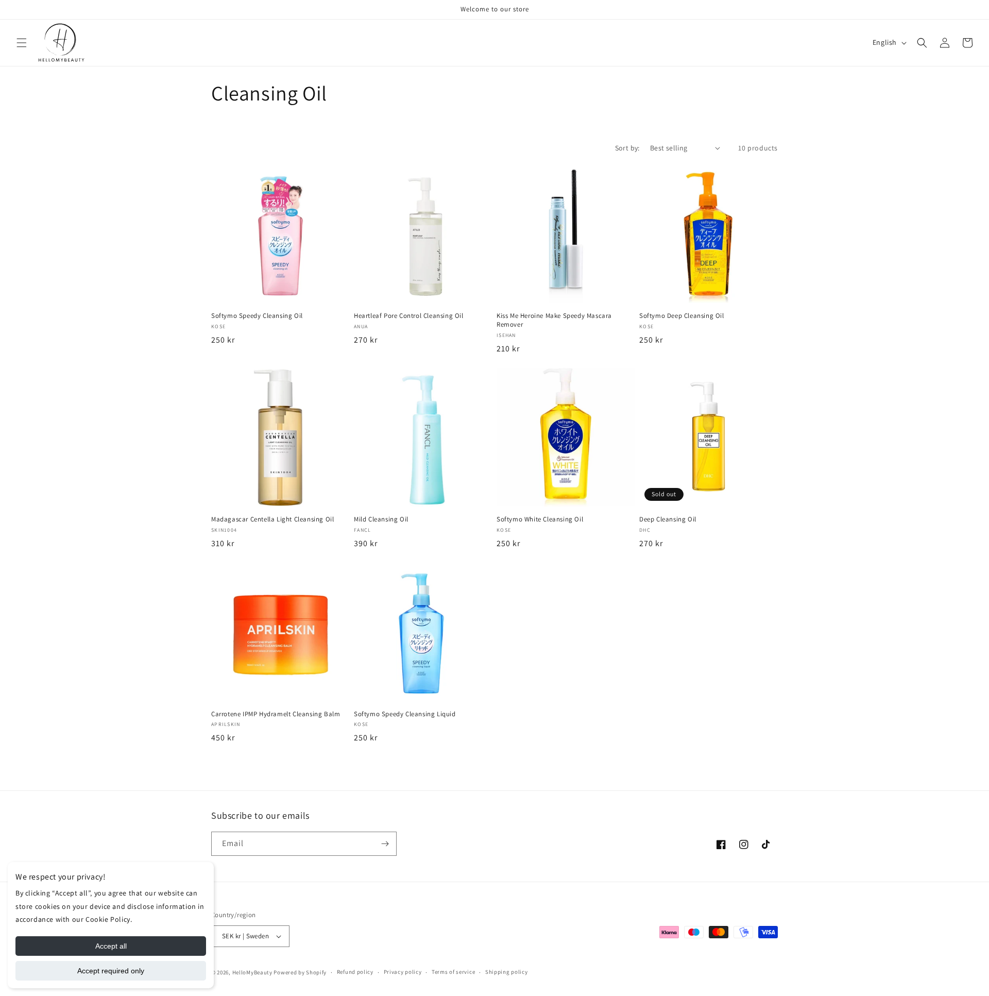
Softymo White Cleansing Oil (540, 519)
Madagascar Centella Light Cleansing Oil (272, 519)
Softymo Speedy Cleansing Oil (257, 316)
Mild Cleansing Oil (381, 519)
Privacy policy (403, 971)
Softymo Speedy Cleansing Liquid (405, 714)
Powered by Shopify (300, 972)
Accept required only (110, 971)
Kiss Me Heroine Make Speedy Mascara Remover (554, 320)
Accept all (111, 946)
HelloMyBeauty (252, 972)
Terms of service (453, 971)
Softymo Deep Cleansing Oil (681, 316)
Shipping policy (506, 971)
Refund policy (355, 971)
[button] (21, 42)
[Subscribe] (384, 844)
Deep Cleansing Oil (667, 519)
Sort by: (627, 148)
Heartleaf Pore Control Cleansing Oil (409, 316)
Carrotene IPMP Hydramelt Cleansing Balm (275, 714)
